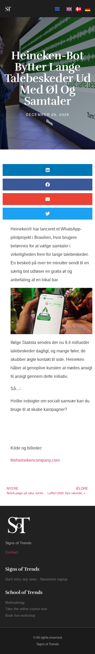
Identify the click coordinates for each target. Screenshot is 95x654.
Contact (11, 552)
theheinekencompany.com (35, 460)
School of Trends (23, 592)
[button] (57, 9)
